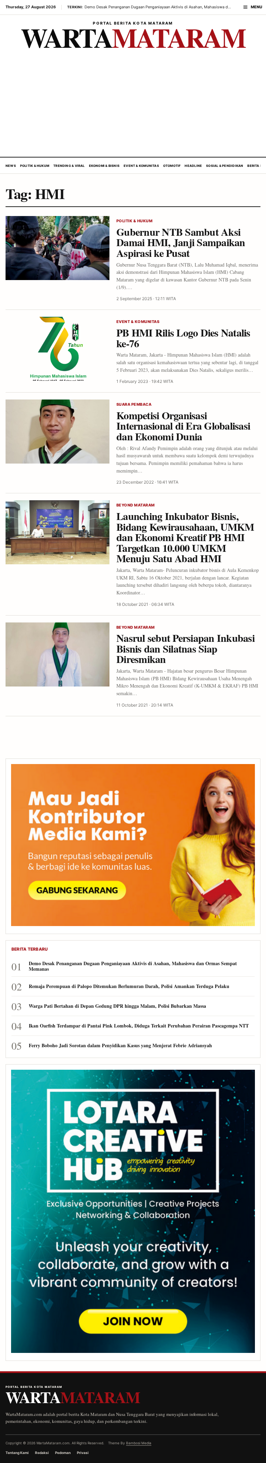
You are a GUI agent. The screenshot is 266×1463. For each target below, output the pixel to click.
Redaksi (42, 1453)
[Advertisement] (133, 104)
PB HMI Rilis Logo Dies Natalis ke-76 (183, 338)
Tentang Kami (17, 1453)
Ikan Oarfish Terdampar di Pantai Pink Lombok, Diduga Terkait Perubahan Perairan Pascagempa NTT (139, 1026)
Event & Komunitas (141, 166)
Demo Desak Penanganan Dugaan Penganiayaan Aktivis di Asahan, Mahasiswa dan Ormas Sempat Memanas (133, 966)
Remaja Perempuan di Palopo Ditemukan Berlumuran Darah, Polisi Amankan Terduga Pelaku (129, 986)
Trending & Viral (69, 166)
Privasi (83, 1453)
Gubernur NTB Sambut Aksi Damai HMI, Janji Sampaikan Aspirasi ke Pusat (180, 242)
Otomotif (172, 166)
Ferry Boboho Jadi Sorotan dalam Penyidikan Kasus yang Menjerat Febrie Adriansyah (120, 1045)
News (11, 166)
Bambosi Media (138, 1443)
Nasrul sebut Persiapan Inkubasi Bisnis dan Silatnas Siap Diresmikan (185, 648)
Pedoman (63, 1453)
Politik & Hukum (34, 166)
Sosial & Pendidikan (224, 166)
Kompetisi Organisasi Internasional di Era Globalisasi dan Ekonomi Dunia (183, 425)
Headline (193, 166)
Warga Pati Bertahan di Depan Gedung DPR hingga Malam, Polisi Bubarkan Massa (117, 1006)
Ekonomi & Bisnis (104, 166)
